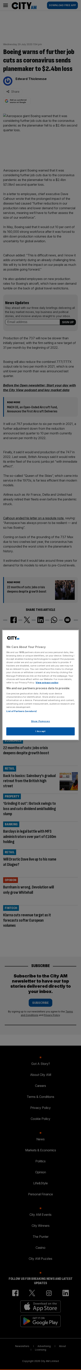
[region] (40, 685)
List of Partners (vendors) (21, 711)
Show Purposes (40, 721)
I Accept (41, 731)
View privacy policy (47, 682)
